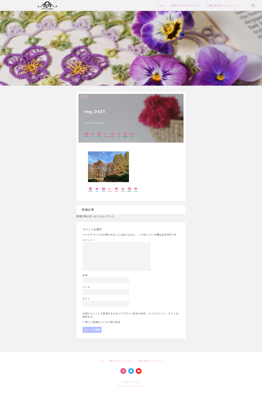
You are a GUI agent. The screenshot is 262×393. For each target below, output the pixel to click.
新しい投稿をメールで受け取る (103, 322)
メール (86, 287)
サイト (86, 298)
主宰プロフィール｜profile (121, 361)
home (101, 361)
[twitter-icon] (131, 371)
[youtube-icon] (139, 371)
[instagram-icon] (123, 371)
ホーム (83, 97)
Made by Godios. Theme (131, 386)
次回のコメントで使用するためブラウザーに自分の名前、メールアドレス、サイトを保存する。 (130, 315)
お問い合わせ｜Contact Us (150, 361)
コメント (89, 240)
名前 (85, 275)
